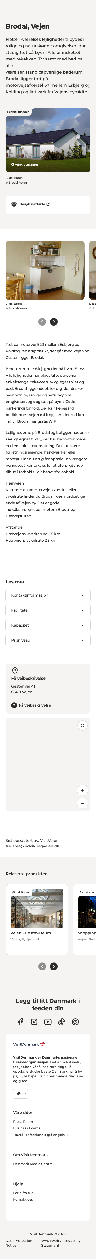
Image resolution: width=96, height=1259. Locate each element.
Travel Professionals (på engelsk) (40, 1135)
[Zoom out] (82, 803)
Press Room (23, 1122)
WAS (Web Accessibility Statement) (61, 1243)
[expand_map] (82, 725)
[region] (48, 764)
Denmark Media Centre (33, 1164)
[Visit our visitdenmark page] (48, 1022)
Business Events (26, 1128)
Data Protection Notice (19, 1243)
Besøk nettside (32, 204)
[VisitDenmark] (29, 1044)
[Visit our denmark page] (20, 1022)
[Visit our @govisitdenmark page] (62, 1022)
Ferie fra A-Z (23, 1193)
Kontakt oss (23, 1199)
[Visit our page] (34, 1022)
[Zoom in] (82, 790)
